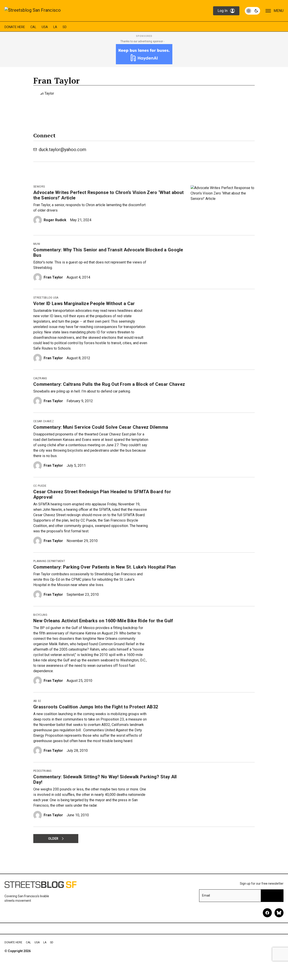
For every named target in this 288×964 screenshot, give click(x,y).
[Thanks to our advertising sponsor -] (144, 54)
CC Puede (40, 485)
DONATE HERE (14, 27)
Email (206, 895)
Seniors (39, 186)
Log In (222, 11)
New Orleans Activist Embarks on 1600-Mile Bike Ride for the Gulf (103, 620)
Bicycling (40, 615)
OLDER (53, 838)
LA (55, 27)
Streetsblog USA (45, 297)
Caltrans (40, 378)
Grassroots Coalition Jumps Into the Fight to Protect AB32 (95, 707)
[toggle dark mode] (252, 11)
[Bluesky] (279, 912)
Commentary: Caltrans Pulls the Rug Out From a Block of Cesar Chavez (109, 384)
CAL (33, 27)
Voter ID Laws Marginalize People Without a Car (84, 303)
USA (45, 27)
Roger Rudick (55, 220)
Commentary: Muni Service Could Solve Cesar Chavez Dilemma (100, 427)
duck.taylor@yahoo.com (62, 149)
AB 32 (37, 701)
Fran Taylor (53, 277)
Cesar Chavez (43, 421)
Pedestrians (42, 771)
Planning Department (49, 561)
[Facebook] (267, 912)
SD (65, 27)
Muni (36, 244)
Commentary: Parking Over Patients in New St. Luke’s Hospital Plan (104, 567)
